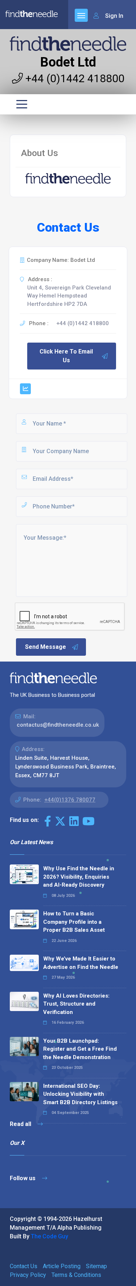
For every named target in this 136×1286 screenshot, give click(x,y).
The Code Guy (49, 1236)
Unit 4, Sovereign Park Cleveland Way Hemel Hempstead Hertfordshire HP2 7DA (69, 295)
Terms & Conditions (76, 1274)
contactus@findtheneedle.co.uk (58, 725)
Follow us (23, 1178)
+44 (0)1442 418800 (73, 78)
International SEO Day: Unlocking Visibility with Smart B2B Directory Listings (80, 1094)
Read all (21, 1124)
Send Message (45, 646)
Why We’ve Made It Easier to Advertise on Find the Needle (80, 962)
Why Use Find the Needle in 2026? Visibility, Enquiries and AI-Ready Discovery (78, 876)
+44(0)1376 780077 (69, 799)
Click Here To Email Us (66, 356)
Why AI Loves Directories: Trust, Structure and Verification (76, 1004)
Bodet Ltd (68, 62)
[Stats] (25, 388)
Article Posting (62, 1266)
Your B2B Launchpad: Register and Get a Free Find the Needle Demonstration (80, 1049)
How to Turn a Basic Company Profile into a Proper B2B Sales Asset (74, 921)
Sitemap (96, 1266)
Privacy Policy (28, 1274)
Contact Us (23, 1266)
